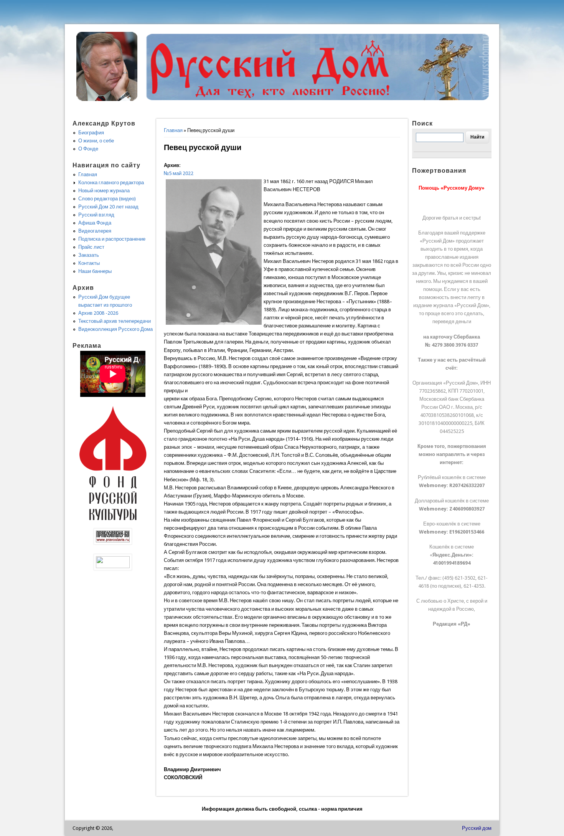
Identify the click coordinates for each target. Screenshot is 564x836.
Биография (91, 132)
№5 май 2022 (178, 173)
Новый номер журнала (104, 190)
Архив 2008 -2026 (98, 313)
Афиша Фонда (94, 223)
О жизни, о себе (96, 141)
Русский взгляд (96, 215)
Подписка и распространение (111, 239)
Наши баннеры (95, 271)
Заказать (88, 255)
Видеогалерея (94, 231)
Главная (173, 130)
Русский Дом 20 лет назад (108, 207)
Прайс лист (91, 247)
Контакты (89, 263)
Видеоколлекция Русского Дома (115, 329)
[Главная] (107, 99)
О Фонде (88, 149)
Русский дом (476, 828)
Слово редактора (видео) (107, 199)
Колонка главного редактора (111, 182)
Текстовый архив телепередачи (114, 321)
